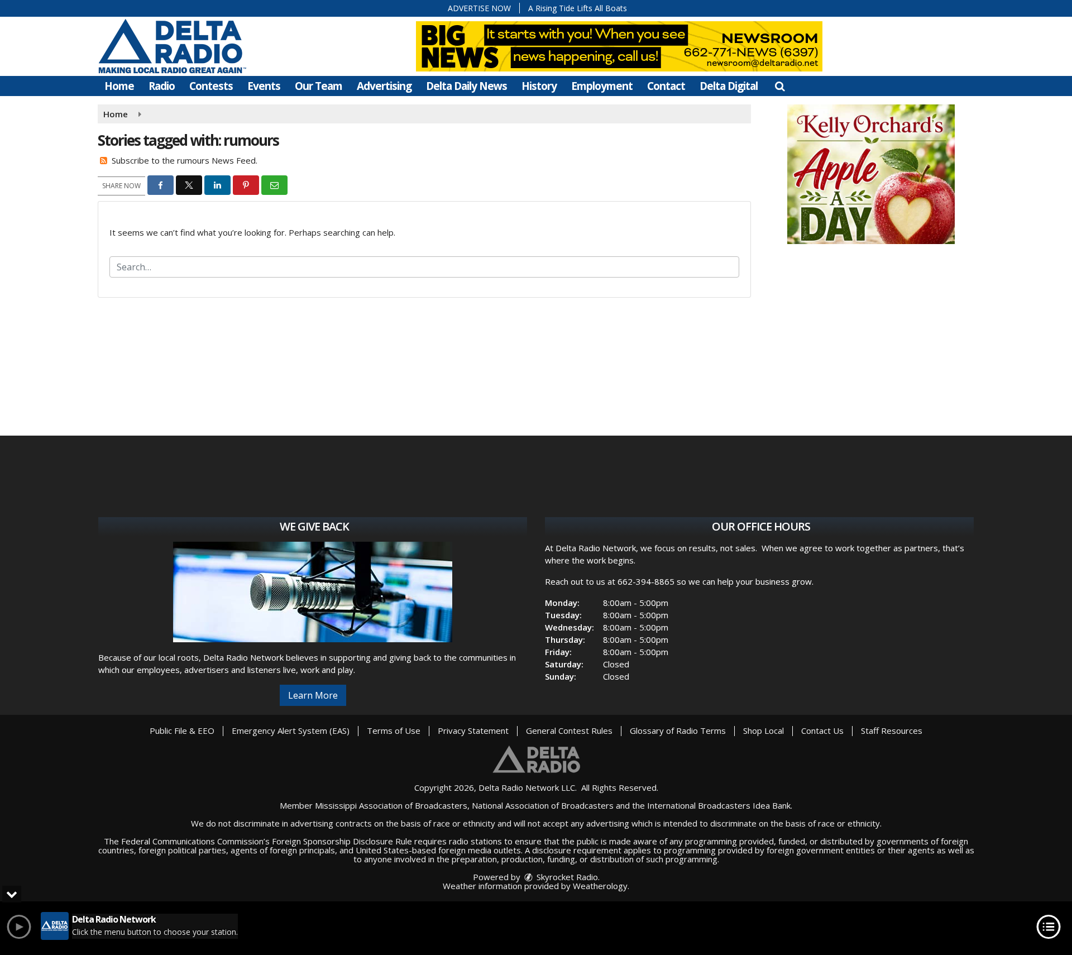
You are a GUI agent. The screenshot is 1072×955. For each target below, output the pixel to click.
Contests (211, 86)
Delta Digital (729, 86)
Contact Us (822, 730)
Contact (666, 86)
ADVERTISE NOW (479, 8)
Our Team (318, 86)
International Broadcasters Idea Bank (719, 805)
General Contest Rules (569, 730)
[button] (779, 86)
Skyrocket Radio (566, 876)
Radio (162, 86)
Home (119, 86)
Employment (602, 86)
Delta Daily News (466, 86)
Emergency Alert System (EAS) (291, 730)
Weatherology (600, 885)
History (539, 86)
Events (263, 86)
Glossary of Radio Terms (678, 730)
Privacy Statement (473, 730)
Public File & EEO (182, 730)
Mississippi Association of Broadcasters (391, 805)
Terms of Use (393, 730)
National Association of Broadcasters (543, 805)
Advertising (384, 86)
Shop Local (763, 730)
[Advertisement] (871, 174)
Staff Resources (891, 730)
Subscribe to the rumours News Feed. (184, 160)
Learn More (313, 695)
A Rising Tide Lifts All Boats (577, 8)
